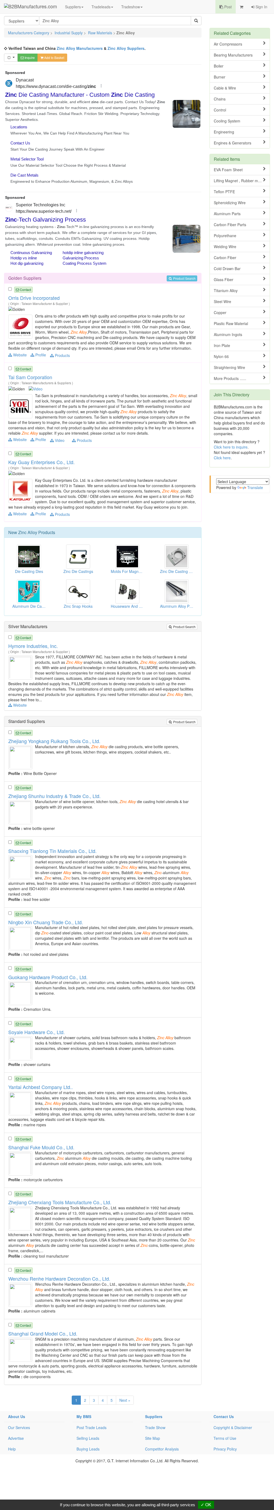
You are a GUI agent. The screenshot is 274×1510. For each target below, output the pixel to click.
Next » (124, 1400)
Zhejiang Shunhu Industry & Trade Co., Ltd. (54, 795)
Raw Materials (100, 32)
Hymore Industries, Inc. (33, 645)
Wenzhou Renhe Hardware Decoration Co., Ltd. (59, 1278)
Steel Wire (222, 301)
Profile (40, 354)
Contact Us (224, 1416)
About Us (16, 1416)
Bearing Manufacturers (233, 55)
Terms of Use (225, 1438)
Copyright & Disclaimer (233, 1427)
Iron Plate (222, 345)
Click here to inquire (231, 447)
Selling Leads (88, 1438)
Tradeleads (101, 6)
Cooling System (227, 121)
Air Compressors (228, 44)
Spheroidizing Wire (230, 202)
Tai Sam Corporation (30, 377)
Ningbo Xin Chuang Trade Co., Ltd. (45, 922)
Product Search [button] (184, 278)
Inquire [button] (29, 57)
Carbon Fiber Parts (230, 224)
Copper (220, 312)
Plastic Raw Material (231, 323)
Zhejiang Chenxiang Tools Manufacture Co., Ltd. (59, 1202)
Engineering (224, 132)
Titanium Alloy (226, 290)
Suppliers (73, 6)
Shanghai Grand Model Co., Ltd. (42, 1333)
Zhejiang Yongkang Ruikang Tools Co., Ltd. (54, 740)
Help (12, 1449)
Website (19, 354)
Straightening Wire (229, 367)
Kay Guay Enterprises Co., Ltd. (41, 461)
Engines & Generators (232, 143)
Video (59, 440)
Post (227, 6)
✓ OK (206, 1504)
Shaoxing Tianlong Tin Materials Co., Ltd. (52, 850)
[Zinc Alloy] (21, 326)
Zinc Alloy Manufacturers (80, 48)
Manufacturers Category (28, 32)
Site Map (152, 1438)
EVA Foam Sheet (228, 169)
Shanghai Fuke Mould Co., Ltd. (41, 1147)
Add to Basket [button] (53, 57)
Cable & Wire (225, 88)
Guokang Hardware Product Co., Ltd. (47, 977)
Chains (220, 99)
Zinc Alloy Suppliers (126, 48)
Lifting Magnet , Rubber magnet (241, 180)
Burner (219, 77)
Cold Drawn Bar (227, 268)
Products (62, 355)
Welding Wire (225, 246)
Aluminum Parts (227, 213)
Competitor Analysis (162, 1449)
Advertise (16, 1438)
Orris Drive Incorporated (34, 297)
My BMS (84, 1416)
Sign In (260, 6)
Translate (255, 487)
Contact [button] (25, 289)
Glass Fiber (223, 279)
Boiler (218, 66)
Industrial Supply (69, 32)
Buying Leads (88, 1449)
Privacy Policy (225, 1449)
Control (220, 110)
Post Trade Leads (91, 1427)
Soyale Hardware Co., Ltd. (36, 1031)
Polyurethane (225, 235)
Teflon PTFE (224, 191)
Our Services (19, 1427)
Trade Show (155, 1427)
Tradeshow (130, 6)
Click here (222, 457)
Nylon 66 (221, 356)
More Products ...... (230, 378)
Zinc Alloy (27, 532)
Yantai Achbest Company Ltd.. (40, 1086)
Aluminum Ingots (228, 334)
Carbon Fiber (225, 257)
